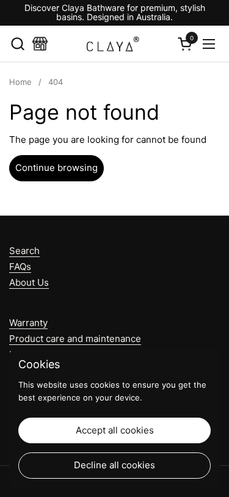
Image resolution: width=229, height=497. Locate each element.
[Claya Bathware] (113, 44)
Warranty (28, 322)
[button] (17, 43)
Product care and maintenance (75, 338)
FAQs (20, 266)
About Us (29, 282)
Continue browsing (56, 167)
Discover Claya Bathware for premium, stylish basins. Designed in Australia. (114, 12)
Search (24, 250)
